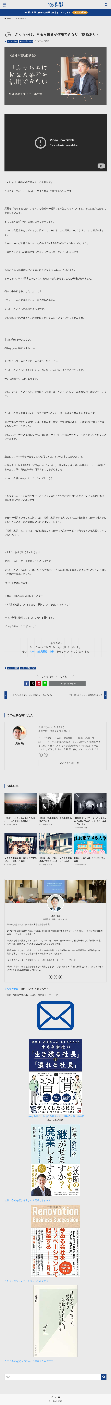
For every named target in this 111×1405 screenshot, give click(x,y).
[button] (26, 683)
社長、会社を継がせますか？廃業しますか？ (28, 1200)
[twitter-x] (46, 755)
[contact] (60, 977)
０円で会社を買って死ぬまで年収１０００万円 (28, 1361)
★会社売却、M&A (26, 41)
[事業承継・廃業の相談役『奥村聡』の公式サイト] (55, 4)
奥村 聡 (19, 743)
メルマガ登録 (80, 12)
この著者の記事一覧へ (70, 763)
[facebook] (41, 755)
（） (43, 651)
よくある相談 (12, 41)
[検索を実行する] (104, 1377)
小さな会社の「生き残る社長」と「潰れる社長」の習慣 (55, 1116)
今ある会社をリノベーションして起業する (26, 1281)
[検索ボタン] (106, 4)
